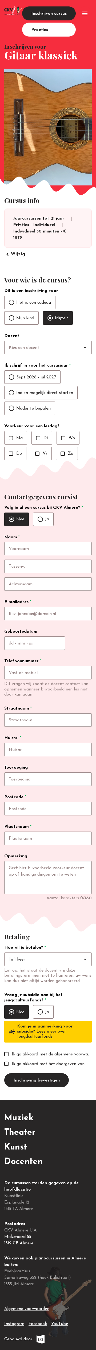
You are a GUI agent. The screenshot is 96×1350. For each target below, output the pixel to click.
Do (15, 453)
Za (67, 453)
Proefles (39, 30)
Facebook (38, 1324)
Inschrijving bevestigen (36, 1080)
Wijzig (14, 254)
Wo (68, 438)
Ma (16, 438)
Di (42, 438)
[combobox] (59, 348)
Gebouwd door (36, 1340)
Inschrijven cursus (49, 14)
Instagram (14, 1324)
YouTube (59, 1324)
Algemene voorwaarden (26, 1309)
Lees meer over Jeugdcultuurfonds (41, 1034)
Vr (41, 453)
